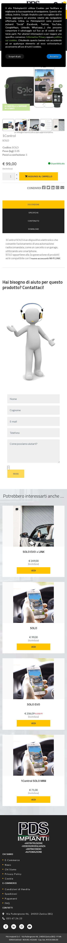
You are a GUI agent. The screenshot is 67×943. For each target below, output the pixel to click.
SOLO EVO (33, 704)
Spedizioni (11, 894)
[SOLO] (33, 602)
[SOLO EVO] (33, 678)
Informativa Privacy (36, 37)
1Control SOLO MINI (33, 781)
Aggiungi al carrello (40, 176)
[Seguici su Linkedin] (13, 926)
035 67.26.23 (14, 918)
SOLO (33, 628)
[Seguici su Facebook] (5, 926)
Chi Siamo (11, 869)
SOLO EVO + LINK (33, 552)
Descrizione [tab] (33, 204)
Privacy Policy (13, 874)
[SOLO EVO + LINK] (33, 526)
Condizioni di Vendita (17, 889)
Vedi (33, 570)
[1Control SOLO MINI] (33, 755)
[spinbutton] (10, 176)
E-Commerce (12, 860)
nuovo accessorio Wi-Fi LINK (45, 258)
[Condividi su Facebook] (44, 187)
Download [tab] (33, 229)
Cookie (9, 878)
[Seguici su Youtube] (29, 926)
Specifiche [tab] (33, 212)
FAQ (7, 903)
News (8, 865)
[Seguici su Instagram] (21, 926)
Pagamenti (11, 898)
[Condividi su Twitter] (48, 187)
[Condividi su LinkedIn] (53, 187)
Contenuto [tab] (33, 220)
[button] (16, 175)
